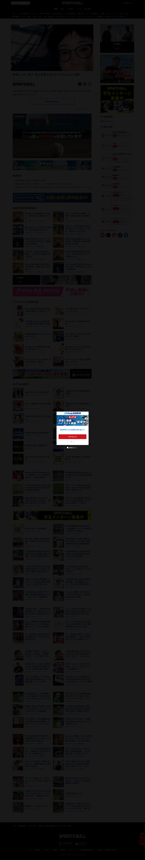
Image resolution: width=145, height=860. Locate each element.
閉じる (72, 442)
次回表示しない (72, 448)
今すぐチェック (72, 437)
